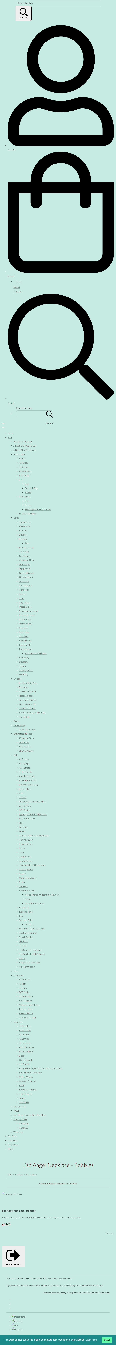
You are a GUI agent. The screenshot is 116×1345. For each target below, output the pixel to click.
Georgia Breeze (26, 573)
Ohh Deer (23, 636)
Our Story (12, 1136)
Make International (28, 878)
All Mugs (23, 988)
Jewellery (17, 1022)
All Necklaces (25, 1043)
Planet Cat (24, 907)
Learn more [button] (91, 1340)
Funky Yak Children (28, 700)
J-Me (21, 852)
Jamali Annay (25, 856)
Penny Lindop (25, 640)
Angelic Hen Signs (27, 776)
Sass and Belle (25, 920)
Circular (22, 797)
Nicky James (24, 496)
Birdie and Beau (26, 1051)
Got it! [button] (107, 1340)
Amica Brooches (26, 1047)
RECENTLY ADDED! (22, 441)
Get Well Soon (26, 577)
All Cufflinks (24, 1034)
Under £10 (24, 1123)
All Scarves (24, 467)
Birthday (23, 539)
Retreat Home (26, 911)
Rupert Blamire (26, 1013)
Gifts (15, 755)
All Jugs (22, 983)
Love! (21, 598)
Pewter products (27, 890)
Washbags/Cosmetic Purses (38, 509)
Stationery (24, 657)
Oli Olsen (23, 886)
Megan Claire (25, 606)
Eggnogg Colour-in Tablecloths (33, 814)
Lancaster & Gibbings (34, 903)
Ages (27, 543)
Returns (94, 1293)
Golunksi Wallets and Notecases (34, 835)
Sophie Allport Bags (28, 513)
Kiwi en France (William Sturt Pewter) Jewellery (41, 1068)
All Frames (24, 759)
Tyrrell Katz (24, 717)
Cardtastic (24, 551)
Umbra (22, 958)
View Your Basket (47, 1183)
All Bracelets (25, 1026)
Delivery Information (51, 1293)
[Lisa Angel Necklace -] (6, 1202)
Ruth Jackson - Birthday (36, 653)
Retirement (24, 645)
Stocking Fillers (20, 1119)
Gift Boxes (24, 742)
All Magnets (24, 767)
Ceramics (29, 924)
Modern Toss (25, 619)
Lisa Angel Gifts (26, 869)
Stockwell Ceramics (28, 933)
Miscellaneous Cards (29, 611)
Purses (28, 492)
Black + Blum (24, 789)
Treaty (22, 1098)
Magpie (22, 873)
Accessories (19, 454)
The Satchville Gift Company (32, 954)
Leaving (22, 594)
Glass (16, 971)
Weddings (18, 1132)
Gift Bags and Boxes (22, 734)
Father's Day (19, 725)
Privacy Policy (66, 1293)
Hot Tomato (24, 475)
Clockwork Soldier (27, 691)
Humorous (24, 589)
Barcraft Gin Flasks (27, 780)
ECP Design (24, 810)
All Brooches (25, 1030)
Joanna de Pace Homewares (32, 865)
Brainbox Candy (26, 547)
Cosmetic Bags (31, 488)
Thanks (22, 666)
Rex (21, 916)
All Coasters (25, 979)
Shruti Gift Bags (26, 750)
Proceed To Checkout (67, 1183)
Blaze (21, 1055)
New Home (24, 632)
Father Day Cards (27, 729)
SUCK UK (23, 941)
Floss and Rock (26, 695)
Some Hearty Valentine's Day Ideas (29, 1115)
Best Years (24, 687)
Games (22, 831)
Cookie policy (104, 1293)
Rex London (24, 746)
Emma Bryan (24, 564)
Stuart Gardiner (26, 937)
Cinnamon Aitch (26, 560)
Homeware (18, 975)
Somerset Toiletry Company (32, 928)
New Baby (23, 628)
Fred (21, 822)
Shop (10, 437)
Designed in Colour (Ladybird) (33, 801)
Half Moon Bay (26, 839)
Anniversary (24, 526)
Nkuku (22, 882)
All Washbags (25, 471)
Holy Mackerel (25, 585)
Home (10, 433)
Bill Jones (23, 534)
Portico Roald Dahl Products (32, 712)
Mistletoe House (27, 615)
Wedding (23, 674)
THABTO (23, 945)
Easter (16, 721)
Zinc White (24, 1102)
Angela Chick (25, 522)
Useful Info (13, 1140)
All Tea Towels (25, 772)
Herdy (22, 848)
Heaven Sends (26, 844)
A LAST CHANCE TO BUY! (25, 445)
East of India (25, 806)
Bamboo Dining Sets (28, 683)
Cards (16, 517)
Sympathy (23, 661)
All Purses (23, 462)
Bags (27, 484)
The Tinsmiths (25, 1094)
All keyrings (24, 763)
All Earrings (24, 1038)
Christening (24, 556)
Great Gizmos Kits (27, 704)
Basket (16, 287)
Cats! (21, 793)
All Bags (22, 458)
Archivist (23, 530)
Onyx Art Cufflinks (27, 1081)
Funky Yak (23, 827)
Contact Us (13, 1144)
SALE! (16, 1110)
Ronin (21, 1085)
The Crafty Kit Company (30, 950)
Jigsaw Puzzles (26, 861)
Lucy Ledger (24, 602)
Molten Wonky (26, 1077)
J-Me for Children (27, 708)
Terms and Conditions (82, 1293)
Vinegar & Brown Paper (30, 962)
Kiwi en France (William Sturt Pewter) (42, 894)
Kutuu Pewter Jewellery (30, 1072)
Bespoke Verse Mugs (29, 784)
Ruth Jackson (25, 649)
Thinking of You (26, 670)
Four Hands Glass (27, 818)
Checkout (18, 291)
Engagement (25, 568)
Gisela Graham (26, 996)
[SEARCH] (49, 413)
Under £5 (23, 1127)
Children (17, 678)
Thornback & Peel (27, 1017)
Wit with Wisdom (27, 966)
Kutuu (27, 899)
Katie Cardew (25, 1000)
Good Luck (24, 581)
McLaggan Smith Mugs (29, 1005)
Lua (20, 479)
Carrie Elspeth (25, 1060)
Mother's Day (25, 623)
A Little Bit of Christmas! (24, 450)
